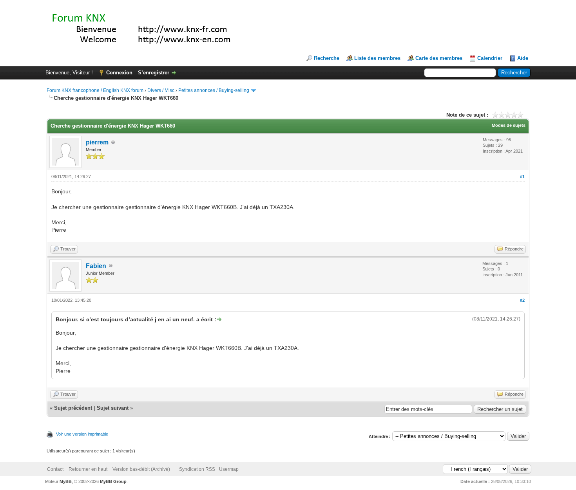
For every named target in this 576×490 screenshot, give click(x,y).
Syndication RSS (197, 469)
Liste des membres (377, 58)
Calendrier (489, 58)
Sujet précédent (73, 408)
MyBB (66, 481)
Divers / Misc (160, 90)
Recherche (326, 58)
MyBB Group (113, 481)
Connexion (119, 73)
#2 (522, 300)
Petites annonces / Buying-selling (213, 90)
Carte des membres (438, 58)
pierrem (97, 142)
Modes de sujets (508, 125)
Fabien (96, 266)
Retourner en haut (88, 469)
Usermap (229, 469)
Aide (522, 58)
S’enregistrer (153, 73)
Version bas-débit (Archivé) (141, 469)
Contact (55, 469)
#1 (522, 176)
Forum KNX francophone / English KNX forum (95, 90)
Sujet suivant (113, 408)
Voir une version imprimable (82, 434)
